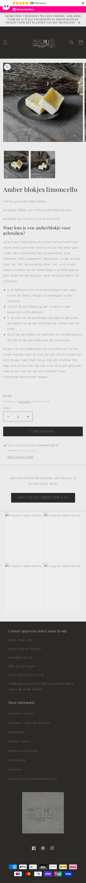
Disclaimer (15, 770)
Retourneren (16, 732)
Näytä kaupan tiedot (20, 456)
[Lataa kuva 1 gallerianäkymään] (16, 164)
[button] (5, 42)
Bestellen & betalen (21, 713)
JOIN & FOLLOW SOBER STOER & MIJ (43, 498)
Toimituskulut (24, 401)
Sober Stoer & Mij (46, 881)
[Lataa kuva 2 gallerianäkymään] (43, 164)
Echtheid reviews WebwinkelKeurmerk (32, 779)
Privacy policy (16, 760)
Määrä (6, 408)
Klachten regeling (19, 741)
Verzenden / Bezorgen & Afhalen (29, 723)
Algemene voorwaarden (23, 751)
